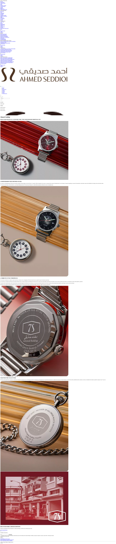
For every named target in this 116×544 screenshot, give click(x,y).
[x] (0, 543)
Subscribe (10, 534)
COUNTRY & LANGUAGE (4, 536)
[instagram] (2, 543)
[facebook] (1, 543)
